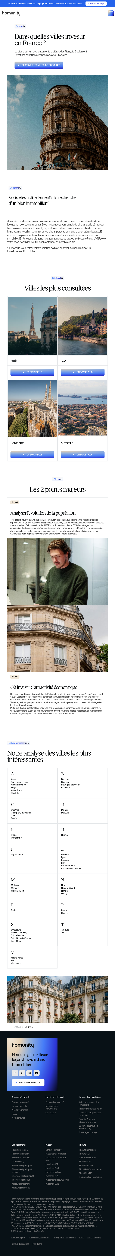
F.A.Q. (14, 1114)
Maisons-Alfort (17, 890)
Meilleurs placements (21, 1188)
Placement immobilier (21, 1154)
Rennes (64, 913)
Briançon (65, 782)
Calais (13, 818)
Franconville (16, 837)
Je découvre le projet (96, 3)
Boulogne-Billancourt (70, 784)
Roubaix (64, 910)
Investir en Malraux (53, 1172)
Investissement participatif (23, 1176)
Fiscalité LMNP (85, 1173)
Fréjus (13, 835)
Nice (63, 885)
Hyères (64, 835)
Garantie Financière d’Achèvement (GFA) (87, 1120)
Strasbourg (16, 930)
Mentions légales (18, 1237)
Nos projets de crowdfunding (52, 1107)
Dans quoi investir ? (54, 1150)
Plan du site (37, 1244)
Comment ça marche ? (55, 1102)
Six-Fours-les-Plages (20, 932)
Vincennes (16, 963)
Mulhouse (15, 885)
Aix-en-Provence (18, 784)
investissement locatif (51, 221)
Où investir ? (51, 1112)
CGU (81, 1237)
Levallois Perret (68, 865)
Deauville (65, 812)
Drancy (64, 810)
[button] (111, 13)
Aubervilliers (16, 790)
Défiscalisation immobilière (90, 1177)
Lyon (63, 857)
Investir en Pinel (52, 1168)
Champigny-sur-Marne (21, 812)
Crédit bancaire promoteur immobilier (90, 1113)
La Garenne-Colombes (71, 868)
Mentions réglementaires (39, 1237)
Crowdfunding (18, 1161)
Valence (14, 960)
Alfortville (15, 793)
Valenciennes (17, 957)
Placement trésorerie (21, 1157)
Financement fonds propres (90, 1109)
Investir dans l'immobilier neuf (56, 1159)
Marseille (15, 888)
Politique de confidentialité (65, 1237)
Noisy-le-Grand (68, 888)
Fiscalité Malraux (86, 1165)
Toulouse (65, 930)
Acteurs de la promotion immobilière (89, 1103)
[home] (11, 13)
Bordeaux (65, 787)
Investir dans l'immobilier (56, 1154)
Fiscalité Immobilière (87, 1150)
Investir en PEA (52, 1176)
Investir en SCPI (52, 1164)
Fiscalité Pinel (85, 1161)
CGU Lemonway (94, 1237)
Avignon (14, 787)
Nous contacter (18, 1118)
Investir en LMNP (53, 1184)
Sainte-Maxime (17, 935)
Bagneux (65, 779)
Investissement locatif (21, 1180)
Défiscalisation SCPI (87, 1157)
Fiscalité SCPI (85, 1154)
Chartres (15, 810)
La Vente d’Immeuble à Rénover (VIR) (88, 1127)
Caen (13, 815)
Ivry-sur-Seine (17, 854)
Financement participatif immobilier (22, 1170)
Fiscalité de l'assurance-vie (90, 1169)
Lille (63, 862)
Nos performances (20, 1110)
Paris (13, 910)
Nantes (64, 890)
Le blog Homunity (19, 1106)
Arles (13, 779)
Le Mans (65, 854)
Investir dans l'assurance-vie (57, 1180)
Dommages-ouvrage (88, 1132)
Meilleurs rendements (21, 1184)
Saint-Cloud (16, 941)
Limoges (65, 860)
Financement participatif (22, 1165)
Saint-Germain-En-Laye (21, 938)
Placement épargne (20, 1150)
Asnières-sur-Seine (19, 782)
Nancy (64, 893)
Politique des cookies (20, 1244)
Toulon (64, 932)
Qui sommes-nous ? (20, 1102)
